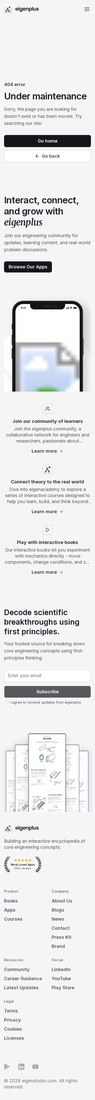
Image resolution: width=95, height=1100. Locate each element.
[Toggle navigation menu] (87, 9)
